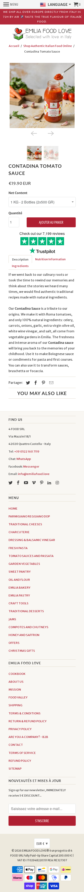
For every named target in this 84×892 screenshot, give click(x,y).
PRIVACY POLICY (20, 729)
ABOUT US (16, 682)
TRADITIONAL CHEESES (25, 524)
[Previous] (34, 133)
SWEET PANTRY (20, 572)
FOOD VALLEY (18, 697)
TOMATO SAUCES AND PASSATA (31, 556)
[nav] (10, 4)
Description (20, 259)
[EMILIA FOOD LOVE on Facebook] (18, 482)
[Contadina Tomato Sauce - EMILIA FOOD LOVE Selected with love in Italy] (42, 95)
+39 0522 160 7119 (26, 451)
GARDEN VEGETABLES (24, 564)
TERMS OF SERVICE (22, 753)
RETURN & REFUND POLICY (28, 721)
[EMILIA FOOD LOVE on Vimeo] (34, 482)
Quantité (15, 213)
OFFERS (14, 643)
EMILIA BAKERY (19, 588)
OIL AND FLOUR (19, 580)
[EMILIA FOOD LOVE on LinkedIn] (49, 482)
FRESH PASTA (18, 548)
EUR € (42, 843)
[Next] (51, 133)
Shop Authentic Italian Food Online (47, 46)
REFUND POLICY (20, 761)
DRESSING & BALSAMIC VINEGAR (32, 540)
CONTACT (16, 745)
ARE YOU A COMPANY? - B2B (28, 737)
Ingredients (20, 266)
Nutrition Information (50, 259)
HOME (13, 508)
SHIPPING (15, 705)
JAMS (12, 619)
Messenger (31, 466)
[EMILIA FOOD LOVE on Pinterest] (42, 482)
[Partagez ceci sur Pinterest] (42, 382)
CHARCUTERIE (19, 532)
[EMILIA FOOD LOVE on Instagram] (57, 482)
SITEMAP (15, 769)
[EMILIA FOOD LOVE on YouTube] (26, 482)
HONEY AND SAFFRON (24, 635)
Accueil (14, 46)
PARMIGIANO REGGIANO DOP (29, 516)
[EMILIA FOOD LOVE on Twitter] (11, 482)
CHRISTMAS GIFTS (22, 651)
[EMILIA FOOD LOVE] (42, 34)
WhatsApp (23, 459)
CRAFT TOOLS (18, 603)
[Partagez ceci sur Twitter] (27, 382)
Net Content (18, 193)
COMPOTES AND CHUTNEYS (28, 627)
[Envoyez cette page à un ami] (50, 382)
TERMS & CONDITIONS (25, 713)
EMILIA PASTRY (19, 595)
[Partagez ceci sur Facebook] (35, 382)
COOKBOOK (17, 674)
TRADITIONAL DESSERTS (26, 611)
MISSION (15, 689)
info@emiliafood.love (34, 474)
